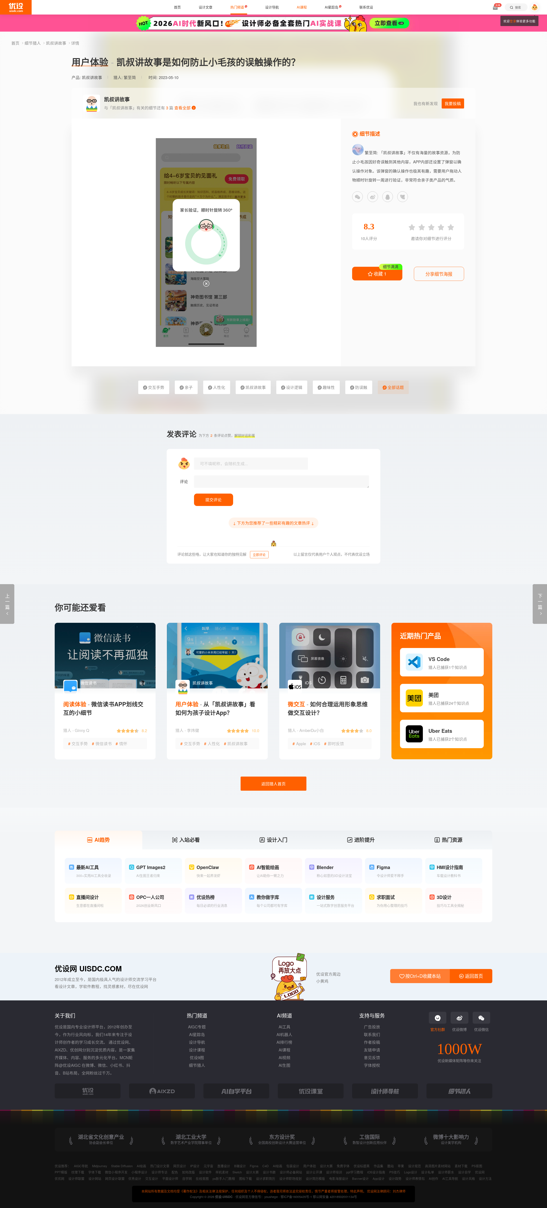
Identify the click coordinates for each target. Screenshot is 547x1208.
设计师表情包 (415, 1178)
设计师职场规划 (290, 1178)
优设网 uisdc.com (88, 968)
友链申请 (372, 1050)
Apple (299, 743)
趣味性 (328, 387)
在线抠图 (202, 1178)
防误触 (360, 387)
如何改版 (188, 1172)
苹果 (401, 1166)
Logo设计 (410, 1172)
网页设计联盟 (114, 1178)
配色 (175, 1172)
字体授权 (372, 1065)
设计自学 (464, 1172)
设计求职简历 (265, 1178)
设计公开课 (314, 1172)
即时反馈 (334, 743)
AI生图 (284, 1065)
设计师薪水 (446, 1172)
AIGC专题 (197, 1026)
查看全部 (183, 107)
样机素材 (222, 1172)
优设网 (480, 1172)
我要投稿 (453, 103)
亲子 (188, 387)
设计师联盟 (76, 1178)
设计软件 (205, 1172)
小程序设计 (139, 1172)
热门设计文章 (159, 1166)
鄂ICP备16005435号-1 (297, 1196)
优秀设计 (134, 1178)
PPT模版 (61, 1172)
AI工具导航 (450, 1178)
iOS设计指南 (376, 1172)
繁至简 (130, 77)
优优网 (59, 1178)
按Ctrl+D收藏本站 (422, 976)
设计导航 (197, 1042)
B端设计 (240, 1166)
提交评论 (213, 499)
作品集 (378, 1166)
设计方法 (485, 1178)
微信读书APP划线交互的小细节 (103, 708)
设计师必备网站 (291, 1172)
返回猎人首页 (273, 783)
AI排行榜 (284, 1042)
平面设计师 (170, 1178)
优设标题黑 (362, 1166)
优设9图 (197, 1057)
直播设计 (223, 1166)
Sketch (237, 1172)
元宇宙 (208, 1166)
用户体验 (309, 1166)
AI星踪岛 (197, 1034)
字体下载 (94, 1172)
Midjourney (99, 1166)
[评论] (281, 481)
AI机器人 (284, 1034)
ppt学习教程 (354, 1172)
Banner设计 (360, 1178)
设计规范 (414, 1166)
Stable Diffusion (122, 1166)
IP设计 (195, 1166)
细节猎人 (33, 43)
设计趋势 (395, 1178)
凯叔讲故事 (56, 43)
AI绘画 (141, 1166)
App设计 (379, 1178)
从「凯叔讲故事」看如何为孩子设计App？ (215, 708)
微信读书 (102, 743)
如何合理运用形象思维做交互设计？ (328, 708)
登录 (513, 21)
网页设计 (179, 1166)
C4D (265, 1166)
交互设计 (151, 1178)
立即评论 (259, 554)
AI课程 (284, 1050)
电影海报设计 (338, 1178)
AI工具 (284, 1026)
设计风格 (468, 1178)
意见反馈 (372, 1057)
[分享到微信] (357, 196)
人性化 (218, 387)
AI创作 (433, 1178)
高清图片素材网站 (438, 1166)
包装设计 (292, 1166)
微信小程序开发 (116, 1172)
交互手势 (155, 387)
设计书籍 (269, 1172)
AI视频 (284, 1057)
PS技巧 (394, 1172)
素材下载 (461, 1166)
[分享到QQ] (387, 196)
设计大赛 (326, 1166)
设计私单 (427, 1172)
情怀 (121, 743)
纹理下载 (77, 1172)
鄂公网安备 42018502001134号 (335, 1196)
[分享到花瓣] (402, 196)
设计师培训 (334, 1172)
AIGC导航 (81, 1166)
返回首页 (473, 976)
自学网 (187, 1178)
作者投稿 (372, 1042)
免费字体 (343, 1166)
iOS (315, 743)
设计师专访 (159, 1172)
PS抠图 (477, 1166)
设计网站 (94, 1178)
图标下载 (245, 1178)
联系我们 (372, 1034)
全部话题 (395, 387)
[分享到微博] (372, 196)
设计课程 (197, 1050)
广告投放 (372, 1026)
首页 (16, 43)
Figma (254, 1166)
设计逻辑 (293, 387)
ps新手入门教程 (224, 1178)
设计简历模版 (315, 1178)
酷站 (390, 1166)
